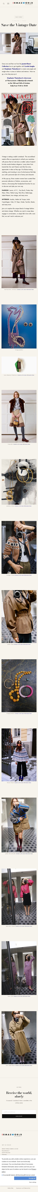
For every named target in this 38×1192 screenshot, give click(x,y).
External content (30, 1175)
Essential (6, 1175)
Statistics (13, 1175)
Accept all (32, 1178)
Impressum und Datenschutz (23, 1188)
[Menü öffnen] (8, 3)
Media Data (10, 1188)
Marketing (21, 1175)
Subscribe (19, 1116)
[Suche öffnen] (3, 3)
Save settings (32, 1182)
